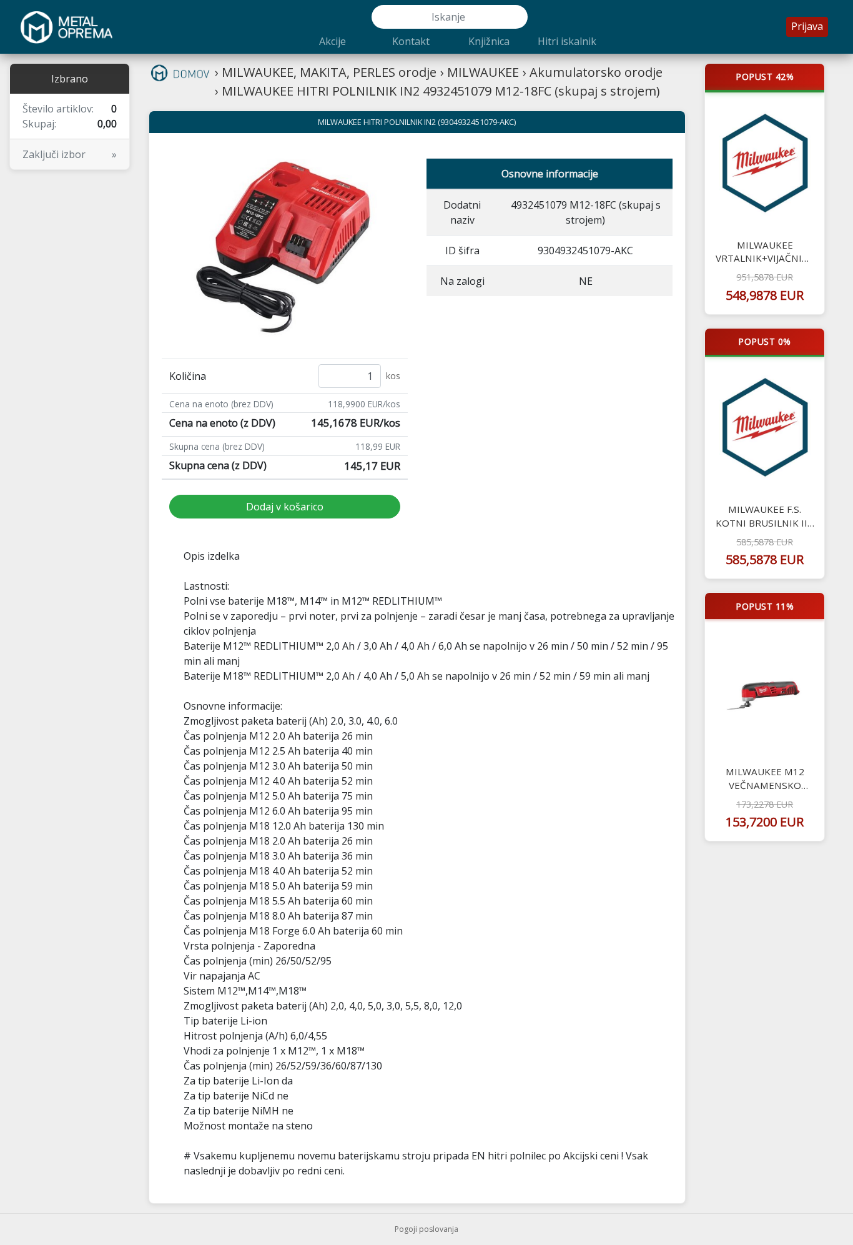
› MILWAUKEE (479, 72)
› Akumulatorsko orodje (593, 72)
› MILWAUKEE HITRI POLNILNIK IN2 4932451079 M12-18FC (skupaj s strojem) (437, 90)
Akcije (332, 41)
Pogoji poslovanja (426, 1229)
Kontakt (411, 41)
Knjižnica (489, 41)
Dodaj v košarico (284, 506)
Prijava (807, 26)
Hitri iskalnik (567, 41)
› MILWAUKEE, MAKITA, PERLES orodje (325, 72)
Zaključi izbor (69, 154)
